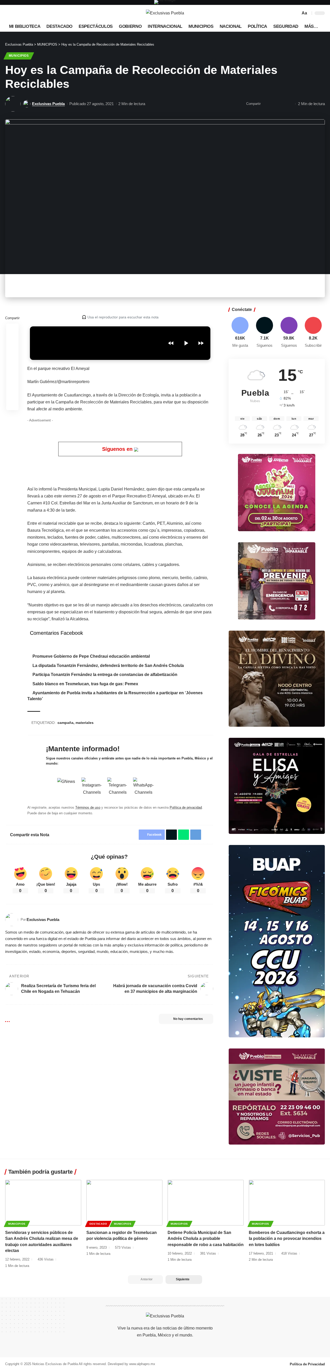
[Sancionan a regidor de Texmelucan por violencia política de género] (124, 1202)
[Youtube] (313, 333)
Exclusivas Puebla (48, 103)
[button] (296, 13)
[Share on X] (12, 342)
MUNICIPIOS (19, 55)
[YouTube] (20, 13)
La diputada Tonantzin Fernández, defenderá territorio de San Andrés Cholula (108, 665)
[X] (15, 13)
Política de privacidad (186, 807)
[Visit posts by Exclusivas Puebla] (13, 104)
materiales (85, 723)
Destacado (98, 1223)
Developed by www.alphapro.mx (131, 1364)
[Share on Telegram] (195, 835)
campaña (65, 723)
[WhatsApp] (43, 13)
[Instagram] (32, 13)
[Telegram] (37, 13)
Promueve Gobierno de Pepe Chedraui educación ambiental (91, 656)
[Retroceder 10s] (171, 343)
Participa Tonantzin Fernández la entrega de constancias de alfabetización (105, 674)
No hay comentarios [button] (188, 1019)
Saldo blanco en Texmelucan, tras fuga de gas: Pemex (85, 684)
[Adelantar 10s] (201, 343)
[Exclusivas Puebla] (165, 13)
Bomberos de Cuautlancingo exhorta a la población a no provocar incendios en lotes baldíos (287, 1238)
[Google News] (26, 13)
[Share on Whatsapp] (12, 354)
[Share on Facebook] (12, 330)
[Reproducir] (186, 343)
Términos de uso (87, 807)
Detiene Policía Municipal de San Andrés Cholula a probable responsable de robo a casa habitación (206, 1238)
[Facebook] (9, 13)
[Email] (266, 104)
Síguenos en (118, 449)
